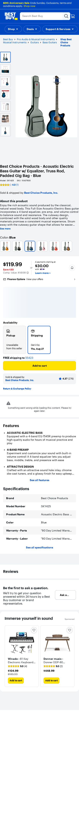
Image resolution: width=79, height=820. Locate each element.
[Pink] (42, 246)
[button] (13, 29)
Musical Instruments (14, 42)
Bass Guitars (50, 42)
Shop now (29, 6)
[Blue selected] (30, 246)
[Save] (34, 630)
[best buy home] (11, 16)
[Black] (17, 246)
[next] (71, 656)
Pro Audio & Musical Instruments (36, 39)
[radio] (14, 340)
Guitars (34, 42)
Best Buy (8, 39)
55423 (29, 358)
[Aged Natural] (5, 246)
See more (5, 228)
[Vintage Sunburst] (66, 246)
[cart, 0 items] (72, 16)
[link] (17, 666)
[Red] (54, 246)
